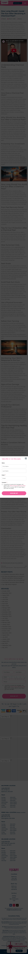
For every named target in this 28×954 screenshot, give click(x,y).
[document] (14, 477)
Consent (4, 482)
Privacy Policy (22, 485)
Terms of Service (14, 485)
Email (4, 475)
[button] (26, 458)
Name (3, 463)
